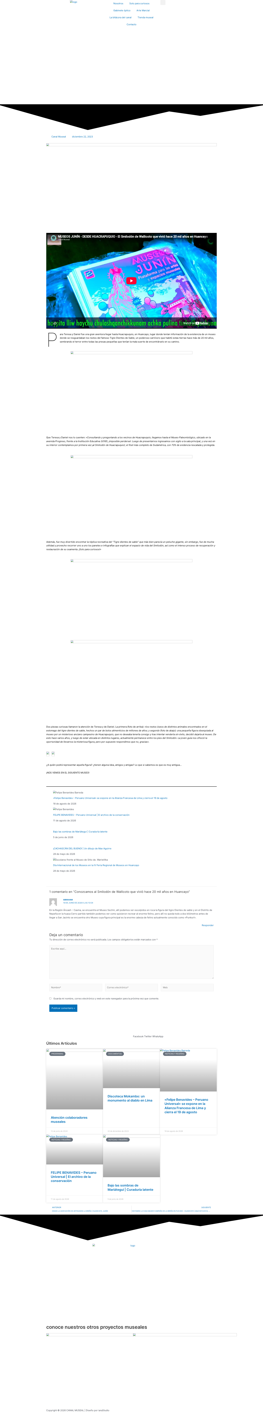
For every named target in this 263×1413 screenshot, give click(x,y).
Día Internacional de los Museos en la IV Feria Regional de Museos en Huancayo (96, 865)
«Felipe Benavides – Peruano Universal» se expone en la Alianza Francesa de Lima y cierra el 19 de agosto (110, 798)
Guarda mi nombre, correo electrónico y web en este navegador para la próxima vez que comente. (106, 998)
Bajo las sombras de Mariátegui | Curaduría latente (80, 831)
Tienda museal (145, 17)
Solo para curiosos (139, 3)
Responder (208, 925)
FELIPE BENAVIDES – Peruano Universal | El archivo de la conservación (91, 814)
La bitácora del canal (121, 17)
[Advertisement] (131, 81)
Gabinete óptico (121, 10)
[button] (162, 2)
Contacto (131, 24)
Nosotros (118, 3)
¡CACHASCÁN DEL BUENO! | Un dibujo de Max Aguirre (82, 848)
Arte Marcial (143, 10)
